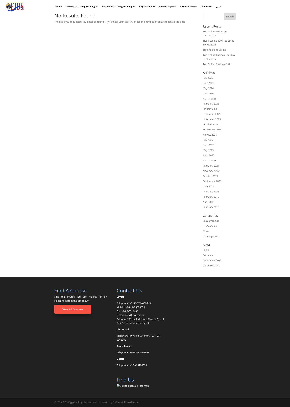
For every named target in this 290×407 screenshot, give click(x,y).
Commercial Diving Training (80, 7)
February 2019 (211, 196)
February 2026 (211, 103)
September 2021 (212, 181)
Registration (145, 7)
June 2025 (208, 145)
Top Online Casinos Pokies (217, 64)
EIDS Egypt (68, 402)
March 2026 (209, 98)
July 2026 (208, 77)
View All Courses (72, 309)
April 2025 (208, 155)
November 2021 (212, 170)
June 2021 (208, 186)
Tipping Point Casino (214, 49)
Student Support (167, 7)
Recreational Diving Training (117, 7)
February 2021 (211, 191)
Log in (206, 249)
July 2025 (208, 139)
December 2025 (212, 114)
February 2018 (211, 207)
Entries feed (209, 255)
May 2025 (208, 150)
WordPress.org (211, 265)
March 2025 (209, 160)
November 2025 (212, 119)
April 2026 (208, 93)
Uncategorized (211, 236)
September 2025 (212, 129)
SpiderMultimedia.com (126, 402)
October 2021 (210, 176)
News (206, 231)
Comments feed (212, 260)
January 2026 (210, 108)
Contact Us (206, 7)
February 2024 (211, 165)
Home (58, 7)
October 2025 (210, 124)
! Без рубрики (211, 220)
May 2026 (208, 88)
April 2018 (208, 202)
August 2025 (210, 134)
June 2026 (208, 83)
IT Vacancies (210, 225)
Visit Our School (188, 7)
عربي (218, 7)
